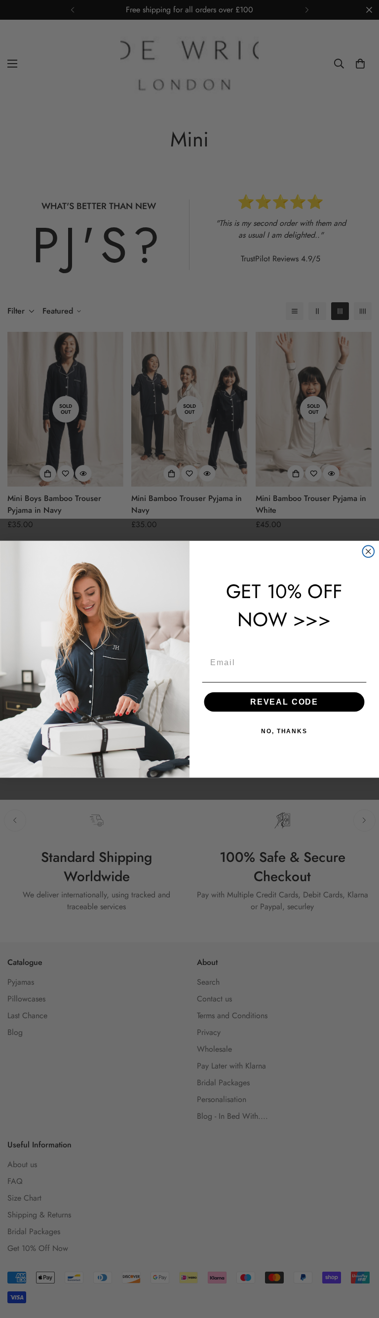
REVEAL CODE (284, 702)
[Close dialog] (369, 551)
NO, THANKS (284, 731)
